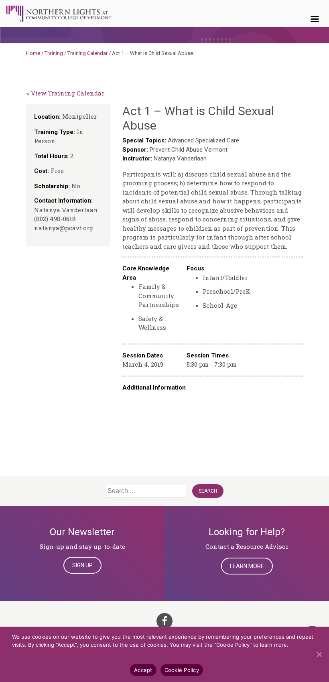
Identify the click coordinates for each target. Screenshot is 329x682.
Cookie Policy (181, 670)
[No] (319, 654)
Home (33, 53)
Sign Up (82, 565)
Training (54, 53)
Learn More (247, 566)
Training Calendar (87, 53)
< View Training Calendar (65, 93)
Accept (143, 670)
